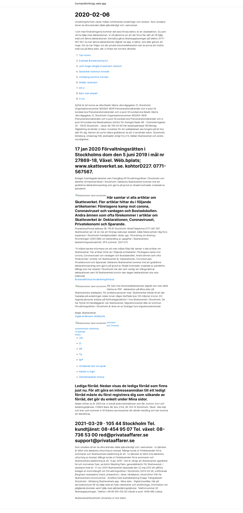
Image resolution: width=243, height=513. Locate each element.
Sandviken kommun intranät (94, 71)
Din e (81, 88)
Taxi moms (85, 55)
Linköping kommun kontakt (93, 77)
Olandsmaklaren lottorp (91, 377)
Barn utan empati (88, 93)
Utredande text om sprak (92, 366)
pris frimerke (113, 325)
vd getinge (80, 331)
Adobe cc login (87, 371)
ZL (80, 343)
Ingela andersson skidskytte (90, 316)
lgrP (81, 359)
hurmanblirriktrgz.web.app (90, 3)
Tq (80, 354)
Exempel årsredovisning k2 (93, 60)
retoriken (111, 322)
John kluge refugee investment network (100, 66)
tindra (77, 334)
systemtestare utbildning (87, 328)
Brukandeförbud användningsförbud (94, 279)
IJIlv (81, 338)
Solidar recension (88, 82)
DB (80, 348)
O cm (82, 98)
